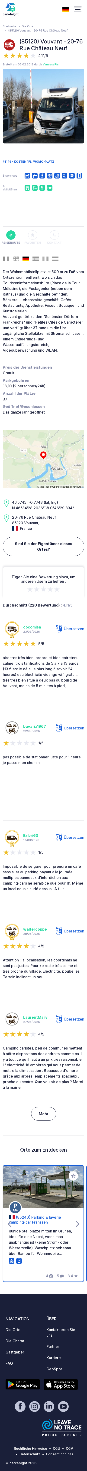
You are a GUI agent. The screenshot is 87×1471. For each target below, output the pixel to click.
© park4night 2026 (21, 1463)
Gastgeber (15, 1352)
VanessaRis (51, 64)
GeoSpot (54, 1369)
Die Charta (15, 1341)
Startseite (9, 26)
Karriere (53, 1357)
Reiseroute (11, 242)
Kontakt (54, 242)
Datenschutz (29, 1454)
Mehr (43, 1113)
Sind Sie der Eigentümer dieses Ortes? (43, 546)
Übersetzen (74, 628)
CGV (69, 1448)
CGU (56, 1448)
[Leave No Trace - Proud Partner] (62, 1427)
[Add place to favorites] (73, 1176)
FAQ (9, 1363)
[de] (65, 9)
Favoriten (33, 242)
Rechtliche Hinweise (30, 1448)
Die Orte (27, 26)
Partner (52, 1346)
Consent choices (59, 1454)
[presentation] (9, 106)
